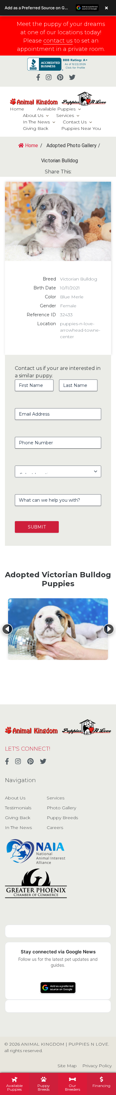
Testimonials (18, 808)
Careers (55, 827)
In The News (36, 122)
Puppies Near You (81, 128)
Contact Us (75, 122)
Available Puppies (56, 109)
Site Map (67, 1065)
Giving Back (35, 128)
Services (65, 115)
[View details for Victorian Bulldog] (58, 629)
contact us (58, 40)
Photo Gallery (61, 808)
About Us (33, 115)
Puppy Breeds (62, 817)
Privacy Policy (97, 1065)
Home (17, 109)
